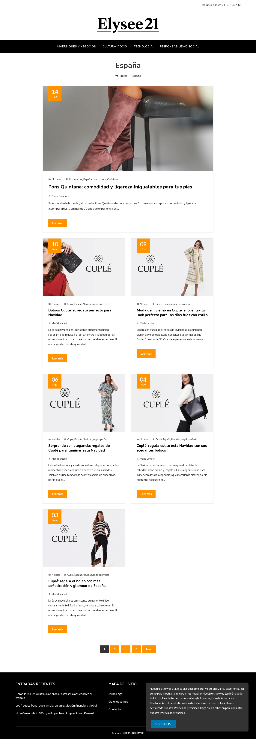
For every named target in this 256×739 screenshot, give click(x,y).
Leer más (58, 223)
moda (96, 179)
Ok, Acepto (163, 723)
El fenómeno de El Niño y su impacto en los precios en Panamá (55, 713)
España (87, 179)
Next (149, 649)
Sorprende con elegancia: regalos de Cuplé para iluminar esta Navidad (79, 448)
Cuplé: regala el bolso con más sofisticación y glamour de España (77, 583)
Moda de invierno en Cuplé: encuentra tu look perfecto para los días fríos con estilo (172, 312)
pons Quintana (109, 179)
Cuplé (70, 303)
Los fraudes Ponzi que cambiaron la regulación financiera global (56, 705)
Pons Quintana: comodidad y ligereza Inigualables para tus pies (120, 187)
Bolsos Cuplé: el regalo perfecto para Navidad (80, 312)
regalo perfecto (101, 303)
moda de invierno (180, 303)
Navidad (87, 303)
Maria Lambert (60, 196)
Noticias (57, 179)
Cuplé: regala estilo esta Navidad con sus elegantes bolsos (172, 448)
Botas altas (75, 179)
